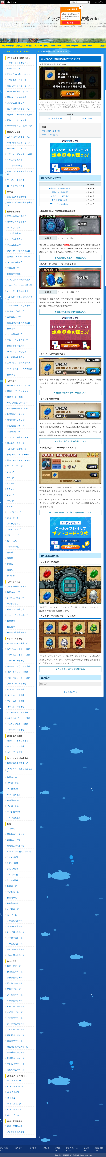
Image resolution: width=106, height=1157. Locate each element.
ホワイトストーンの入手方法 (19, 369)
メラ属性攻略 (13, 783)
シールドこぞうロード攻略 (18, 666)
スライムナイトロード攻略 (18, 649)
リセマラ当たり (8, 45)
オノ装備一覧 (13, 909)
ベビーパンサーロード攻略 (18, 678)
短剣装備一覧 (13, 903)
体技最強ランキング (15, 426)
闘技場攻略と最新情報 (16, 196)
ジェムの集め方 (14, 245)
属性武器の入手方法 (15, 846)
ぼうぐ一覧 (12, 915)
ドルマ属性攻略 (14, 817)
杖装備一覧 (12, 897)
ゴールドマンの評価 (15, 186)
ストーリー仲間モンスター (18, 437)
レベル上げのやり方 (15, 311)
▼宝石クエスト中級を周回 (59, 192)
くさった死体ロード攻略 (17, 712)
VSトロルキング (14, 1103)
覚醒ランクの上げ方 (15, 346)
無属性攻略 (12, 777)
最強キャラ (56, 45)
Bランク (10, 483)
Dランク (10, 495)
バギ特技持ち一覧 (14, 1012)
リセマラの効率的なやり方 (18, 74)
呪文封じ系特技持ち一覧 (17, 1046)
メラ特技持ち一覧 (14, 995)
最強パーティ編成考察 (16, 97)
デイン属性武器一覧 (15, 949)
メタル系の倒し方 (14, 334)
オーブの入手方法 (14, 239)
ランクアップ (13, 603)
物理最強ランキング (15, 414)
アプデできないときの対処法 (19, 126)
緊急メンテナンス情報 (16, 120)
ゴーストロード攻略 (15, 706)
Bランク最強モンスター (17, 408)
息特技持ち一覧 (14, 989)
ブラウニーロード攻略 (16, 683)
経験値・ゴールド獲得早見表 (19, 114)
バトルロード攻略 (40, 45)
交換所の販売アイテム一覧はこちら (71, 392)
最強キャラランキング (16, 148)
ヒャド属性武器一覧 (15, 932)
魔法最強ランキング (15, 420)
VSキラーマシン (14, 1109)
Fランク (10, 506)
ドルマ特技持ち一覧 (15, 1029)
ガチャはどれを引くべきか (18, 109)
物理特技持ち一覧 (14, 972)
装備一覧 (11, 828)
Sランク (10, 472)
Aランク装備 (12, 863)
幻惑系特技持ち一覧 (15, 1058)
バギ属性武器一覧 (14, 938)
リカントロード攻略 (15, 689)
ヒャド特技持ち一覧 (15, 1006)
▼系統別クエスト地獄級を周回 (59, 188)
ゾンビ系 (11, 575)
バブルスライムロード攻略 (18, 655)
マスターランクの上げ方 (17, 340)
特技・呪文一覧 (14, 966)
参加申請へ (71, 23)
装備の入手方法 (14, 233)
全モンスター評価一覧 (16, 80)
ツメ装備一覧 (13, 892)
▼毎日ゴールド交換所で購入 (59, 196)
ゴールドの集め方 (14, 262)
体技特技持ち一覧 (14, 977)
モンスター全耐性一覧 (16, 449)
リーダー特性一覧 (14, 466)
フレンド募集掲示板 (15, 1132)
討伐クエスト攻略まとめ (17, 740)
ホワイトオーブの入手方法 (18, 363)
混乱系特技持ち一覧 (15, 1070)
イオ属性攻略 (13, 806)
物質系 (10, 564)
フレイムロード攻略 (15, 701)
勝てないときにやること (17, 222)
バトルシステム (14, 227)
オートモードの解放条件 (17, 291)
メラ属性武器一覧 (14, 920)
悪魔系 (10, 570)
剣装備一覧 (12, 886)
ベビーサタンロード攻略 (17, 672)
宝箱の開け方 (13, 268)
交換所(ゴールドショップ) (18, 256)
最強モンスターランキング (18, 85)
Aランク (10, 477)
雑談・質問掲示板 (14, 1126)
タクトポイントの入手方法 (18, 251)
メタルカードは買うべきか (18, 305)
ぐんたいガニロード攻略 (17, 724)
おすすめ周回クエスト (16, 103)
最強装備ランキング (15, 834)
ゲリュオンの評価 (14, 160)
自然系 (10, 552)
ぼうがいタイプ (14, 523)
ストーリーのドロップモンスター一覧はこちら (71, 512)
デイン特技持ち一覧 (15, 1023)
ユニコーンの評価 (14, 165)
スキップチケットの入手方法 (19, 285)
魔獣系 (10, 558)
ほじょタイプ (13, 535)
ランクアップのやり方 (55, 118)
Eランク (10, 500)
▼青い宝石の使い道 (50, 134)
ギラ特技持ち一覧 (14, 1000)
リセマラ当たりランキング (18, 142)
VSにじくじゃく (14, 1115)
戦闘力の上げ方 (14, 317)
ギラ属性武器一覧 (14, 926)
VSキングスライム (15, 1086)
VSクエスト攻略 (14, 1080)
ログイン (99, 2)
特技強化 (11, 374)
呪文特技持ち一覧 (14, 983)
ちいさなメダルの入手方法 (18, 279)
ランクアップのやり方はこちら (71, 669)
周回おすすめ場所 (24, 45)
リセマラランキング (15, 68)
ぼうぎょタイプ (14, 529)
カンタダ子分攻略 (14, 752)
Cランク (10, 489)
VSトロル (11, 1098)
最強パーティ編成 (14, 397)
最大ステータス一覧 (15, 443)
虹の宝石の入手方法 (15, 357)
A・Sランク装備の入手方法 (19, 851)
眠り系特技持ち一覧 (15, 1035)
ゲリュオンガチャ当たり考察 (19, 154)
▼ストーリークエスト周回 (59, 204)
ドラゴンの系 (13, 547)
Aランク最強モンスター (17, 402)
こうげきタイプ (14, 512)
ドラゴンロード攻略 (15, 729)
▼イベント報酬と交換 (59, 200)
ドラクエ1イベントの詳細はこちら (71, 441)
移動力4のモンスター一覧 (18, 454)
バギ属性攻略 (13, 800)
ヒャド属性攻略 (14, 794)
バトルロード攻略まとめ (17, 643)
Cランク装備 (12, 874)
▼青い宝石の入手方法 (51, 131)
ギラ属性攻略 (13, 789)
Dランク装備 (12, 880)
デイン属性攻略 (14, 812)
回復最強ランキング (15, 431)
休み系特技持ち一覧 (15, 1052)
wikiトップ (11, 2)
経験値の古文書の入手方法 (18, 323)
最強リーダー (72, 45)
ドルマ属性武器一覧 (15, 955)
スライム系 (12, 541)
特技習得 (11, 328)
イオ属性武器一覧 (14, 943)
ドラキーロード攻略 (15, 660)
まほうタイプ (13, 518)
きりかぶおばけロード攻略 (18, 718)
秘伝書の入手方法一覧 (16, 632)
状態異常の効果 (14, 274)
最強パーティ (88, 45)
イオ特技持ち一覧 (14, 1018)
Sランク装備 (12, 857)
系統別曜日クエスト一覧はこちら (71, 258)
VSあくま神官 (13, 1092)
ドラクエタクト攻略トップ (18, 62)
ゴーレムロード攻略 (15, 695)
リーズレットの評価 (15, 180)
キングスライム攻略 (15, 746)
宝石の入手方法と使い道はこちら (71, 312)
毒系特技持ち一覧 (14, 1041)
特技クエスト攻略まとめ (17, 763)
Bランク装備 (12, 869)
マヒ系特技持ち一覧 (15, 1064)
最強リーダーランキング (17, 91)
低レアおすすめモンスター (18, 460)
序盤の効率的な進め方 (16, 216)
